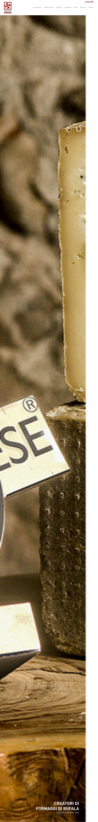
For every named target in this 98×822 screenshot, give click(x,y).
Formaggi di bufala (49, 7)
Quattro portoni (37, 7)
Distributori (59, 7)
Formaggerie (67, 7)
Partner (75, 7)
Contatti (49, 5)
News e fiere (83, 7)
